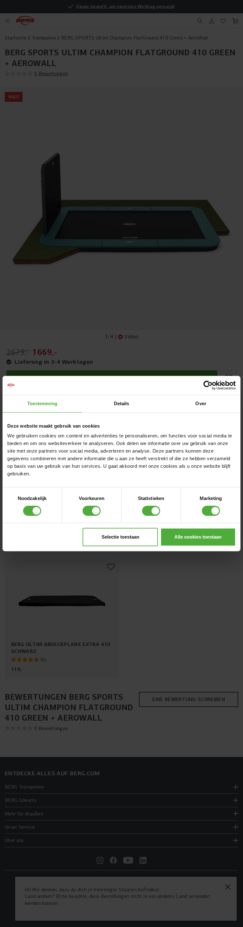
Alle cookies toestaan (197, 537)
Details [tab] (121, 403)
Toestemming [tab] (42, 403)
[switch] (92, 511)
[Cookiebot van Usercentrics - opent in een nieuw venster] (208, 385)
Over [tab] (200, 403)
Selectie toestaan (120, 537)
